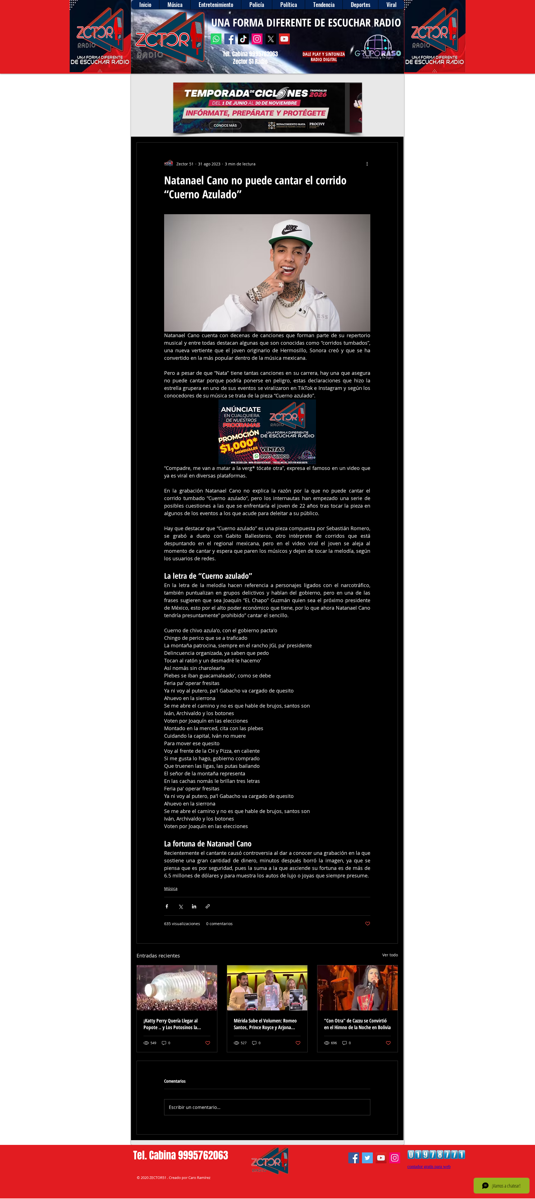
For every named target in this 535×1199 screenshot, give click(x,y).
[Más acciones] (367, 163)
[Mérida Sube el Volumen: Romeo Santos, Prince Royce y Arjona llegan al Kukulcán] (267, 987)
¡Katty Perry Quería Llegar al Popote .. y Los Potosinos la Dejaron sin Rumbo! (171, 1024)
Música (170, 888)
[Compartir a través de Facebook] (166, 906)
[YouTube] (284, 38)
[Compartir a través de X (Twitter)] (180, 906)
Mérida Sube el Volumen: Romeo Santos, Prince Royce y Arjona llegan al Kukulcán (265, 1024)
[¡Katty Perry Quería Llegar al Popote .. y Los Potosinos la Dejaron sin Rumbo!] (177, 987)
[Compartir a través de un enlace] (207, 906)
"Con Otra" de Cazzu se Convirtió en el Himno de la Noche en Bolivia (357, 1024)
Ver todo (390, 954)
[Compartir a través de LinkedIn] (194, 906)
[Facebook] (229, 38)
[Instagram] (257, 38)
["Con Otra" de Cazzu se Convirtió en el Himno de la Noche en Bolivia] (357, 987)
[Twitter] (367, 1157)
